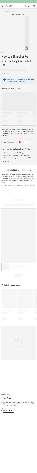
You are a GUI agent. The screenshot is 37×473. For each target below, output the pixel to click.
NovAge (4, 52)
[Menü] (2, 6)
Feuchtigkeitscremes (9, 11)
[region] (18, 33)
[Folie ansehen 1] (10, 48)
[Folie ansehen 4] (22, 48)
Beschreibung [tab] (13, 170)
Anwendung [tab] (27, 170)
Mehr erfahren (5, 161)
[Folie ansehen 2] (14, 48)
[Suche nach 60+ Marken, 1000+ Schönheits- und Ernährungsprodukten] (25, 5)
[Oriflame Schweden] (8, 5)
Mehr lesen (4, 135)
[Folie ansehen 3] (18, 48)
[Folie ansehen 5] (26, 48)
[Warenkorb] (34, 6)
